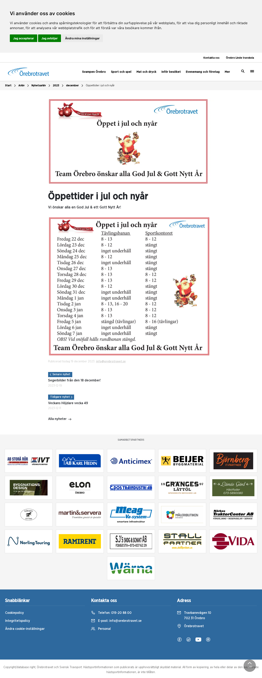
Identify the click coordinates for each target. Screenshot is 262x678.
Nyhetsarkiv (39, 85)
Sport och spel (121, 71)
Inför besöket (171, 71)
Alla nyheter (57, 419)
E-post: (119, 620)
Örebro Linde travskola (240, 58)
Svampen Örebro (94, 71)
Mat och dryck (146, 71)
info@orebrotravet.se (111, 361)
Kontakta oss (211, 58)
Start (8, 85)
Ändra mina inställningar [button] (82, 38)
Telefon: (114, 612)
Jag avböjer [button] (49, 38)
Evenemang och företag (203, 71)
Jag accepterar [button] (23, 38)
